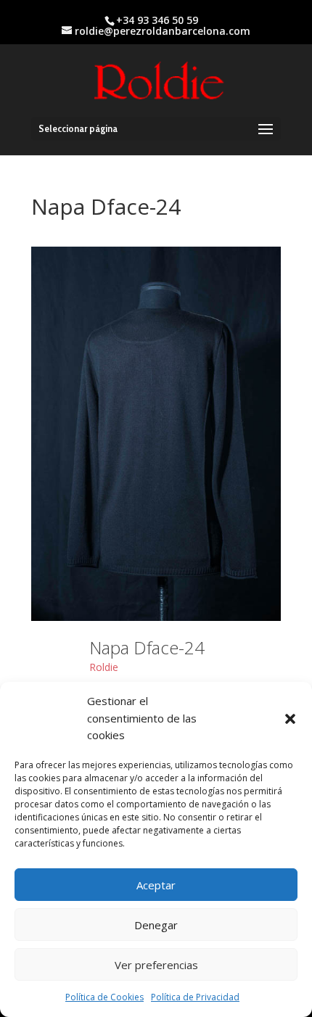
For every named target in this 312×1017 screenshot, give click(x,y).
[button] (290, 719)
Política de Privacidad (195, 997)
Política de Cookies (104, 997)
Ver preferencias (156, 965)
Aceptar (156, 885)
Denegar (156, 925)
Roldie (103, 667)
